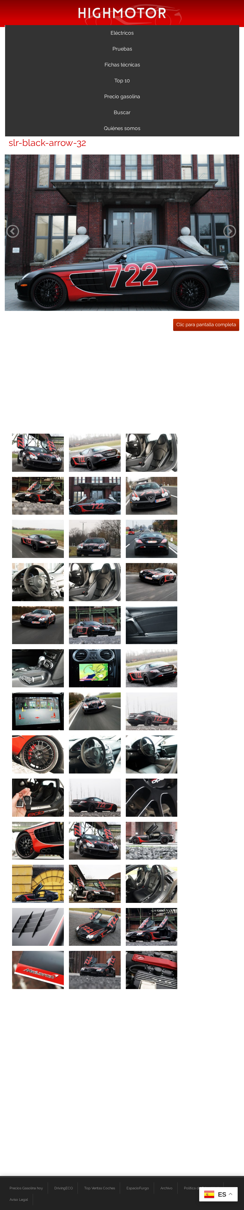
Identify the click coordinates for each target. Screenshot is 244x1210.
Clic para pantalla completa (206, 324)
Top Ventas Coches (99, 1188)
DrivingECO (63, 1188)
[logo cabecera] (122, 12)
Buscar (122, 112)
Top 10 (122, 81)
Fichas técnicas (122, 65)
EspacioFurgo (137, 1188)
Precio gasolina (122, 96)
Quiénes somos (122, 128)
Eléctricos (122, 33)
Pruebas (122, 49)
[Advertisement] (122, 380)
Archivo (166, 1188)
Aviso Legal (19, 1199)
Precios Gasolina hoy (26, 1188)
